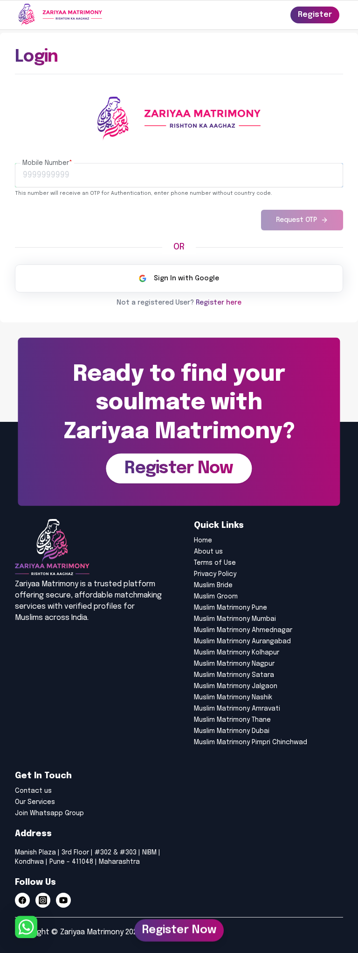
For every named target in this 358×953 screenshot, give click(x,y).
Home (203, 540)
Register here (218, 302)
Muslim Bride (213, 585)
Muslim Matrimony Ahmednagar (243, 630)
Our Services (35, 802)
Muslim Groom (216, 596)
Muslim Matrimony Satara (234, 675)
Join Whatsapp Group (49, 813)
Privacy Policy (215, 574)
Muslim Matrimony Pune (230, 608)
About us (208, 551)
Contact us (33, 791)
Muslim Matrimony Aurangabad (242, 641)
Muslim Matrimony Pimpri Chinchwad (250, 742)
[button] (179, 469)
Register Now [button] (179, 927)
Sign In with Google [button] (186, 278)
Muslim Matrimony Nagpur (234, 664)
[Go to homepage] (60, 15)
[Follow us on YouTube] (63, 900)
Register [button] (315, 15)
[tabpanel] (179, 193)
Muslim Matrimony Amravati (237, 708)
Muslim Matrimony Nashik (233, 697)
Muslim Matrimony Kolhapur (236, 652)
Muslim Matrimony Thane (232, 720)
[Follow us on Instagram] (42, 900)
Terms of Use (215, 563)
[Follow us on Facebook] (22, 900)
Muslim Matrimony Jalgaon (235, 686)
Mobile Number (47, 163)
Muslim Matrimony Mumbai (235, 619)
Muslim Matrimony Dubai (231, 731)
